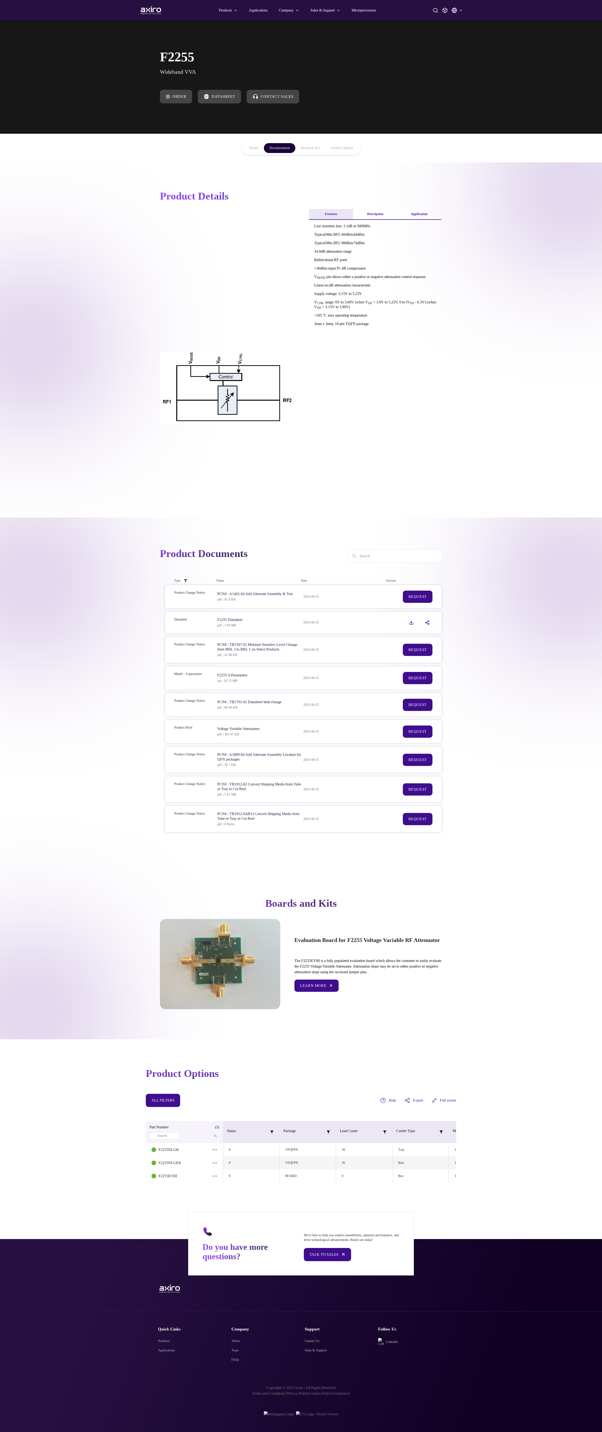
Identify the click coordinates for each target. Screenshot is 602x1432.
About (235, 1341)
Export (418, 1100)
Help (392, 1100)
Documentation (279, 148)
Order (179, 96)
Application (419, 214)
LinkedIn (392, 1342)
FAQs (235, 1359)
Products (164, 1341)
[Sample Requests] (445, 10)
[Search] (435, 10)
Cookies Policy (320, 1393)
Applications (258, 10)
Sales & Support (316, 1350)
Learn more (313, 986)
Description (375, 214)
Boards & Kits (310, 148)
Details (253, 148)
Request (417, 597)
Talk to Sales (323, 1254)
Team (235, 1350)
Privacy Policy (296, 1393)
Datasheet (223, 96)
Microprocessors (364, 10)
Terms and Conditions (268, 1393)
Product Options (342, 148)
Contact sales (277, 96)
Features (331, 214)
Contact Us (312, 1341)
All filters (162, 1100)
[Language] (457, 10)
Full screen (448, 1100)
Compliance (341, 1393)
